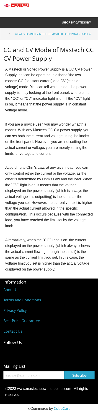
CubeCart (62, 408)
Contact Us (12, 331)
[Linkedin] (27, 352)
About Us (11, 289)
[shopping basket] (87, 7)
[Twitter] (45, 352)
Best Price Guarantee (21, 320)
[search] (59, 7)
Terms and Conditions (22, 299)
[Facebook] (9, 352)
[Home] (4, 31)
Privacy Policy (15, 310)
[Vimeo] (63, 352)
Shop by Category (77, 22)
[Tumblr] (82, 352)
